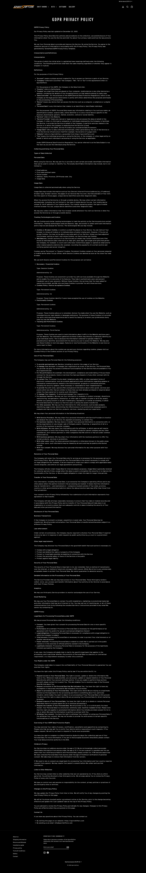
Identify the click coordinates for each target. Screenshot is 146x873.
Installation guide (18, 845)
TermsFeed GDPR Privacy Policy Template (59, 48)
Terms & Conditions (19, 851)
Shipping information (19, 839)
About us (16, 836)
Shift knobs (42, 7)
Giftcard (62, 7)
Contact (15, 856)
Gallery (72, 7)
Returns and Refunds (19, 842)
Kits (53, 7)
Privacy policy (17, 848)
